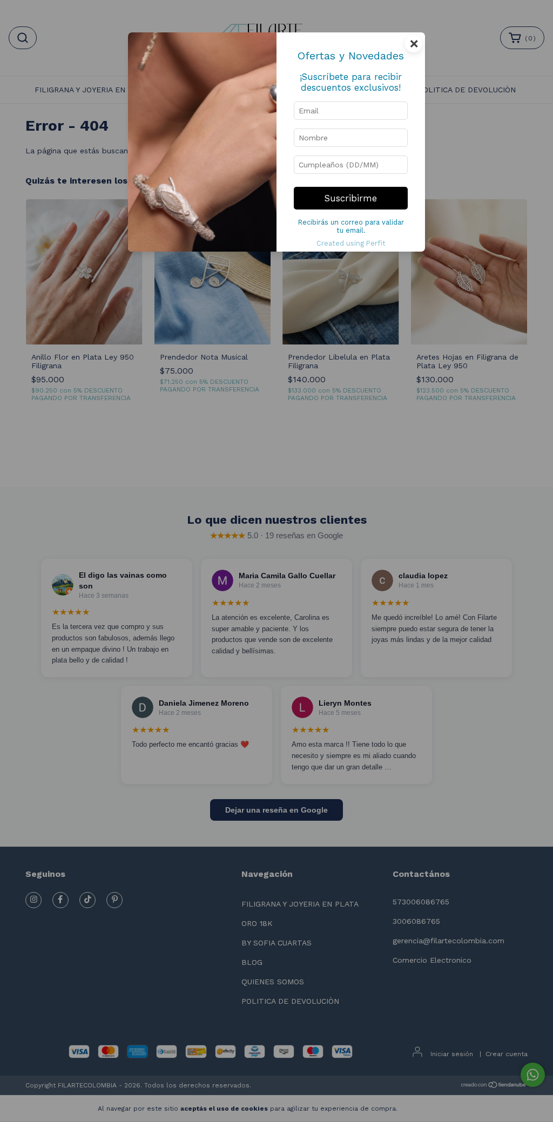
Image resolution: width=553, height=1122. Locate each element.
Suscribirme (351, 198)
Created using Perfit (351, 243)
